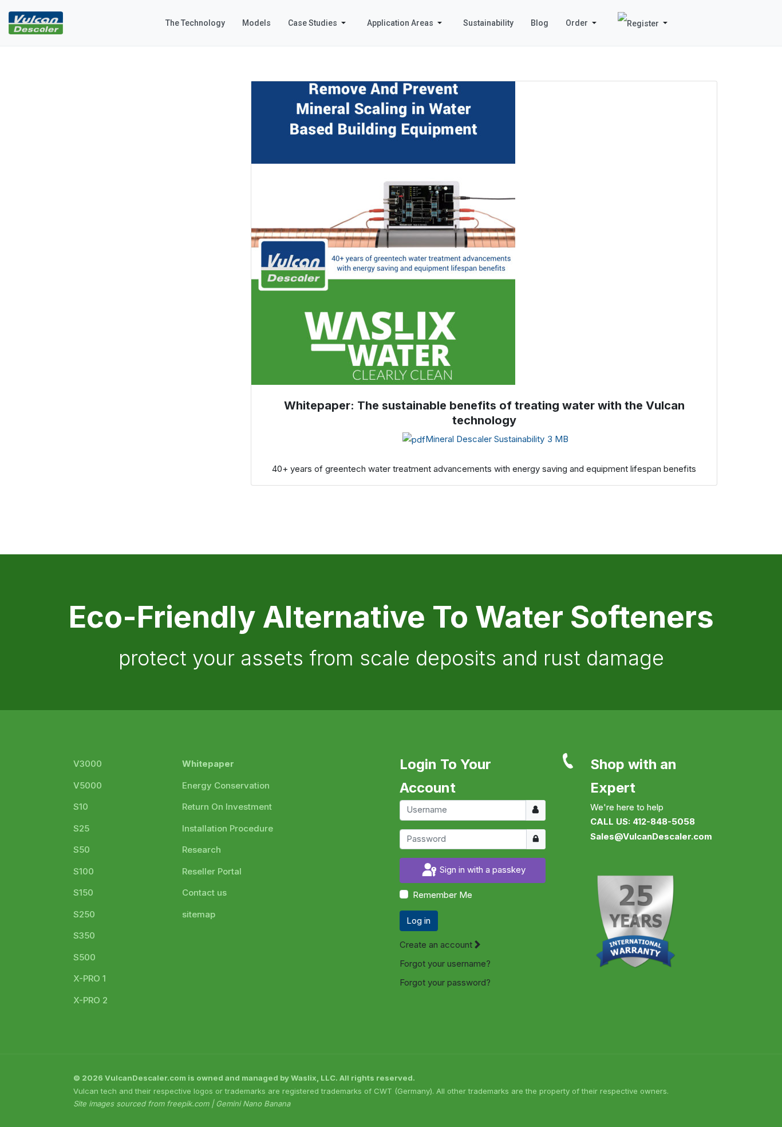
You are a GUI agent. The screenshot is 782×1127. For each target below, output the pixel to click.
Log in (418, 920)
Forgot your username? (445, 963)
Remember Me (442, 894)
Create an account (437, 944)
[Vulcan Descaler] (36, 22)
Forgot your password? (445, 982)
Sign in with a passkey (481, 869)
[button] (318, 23)
